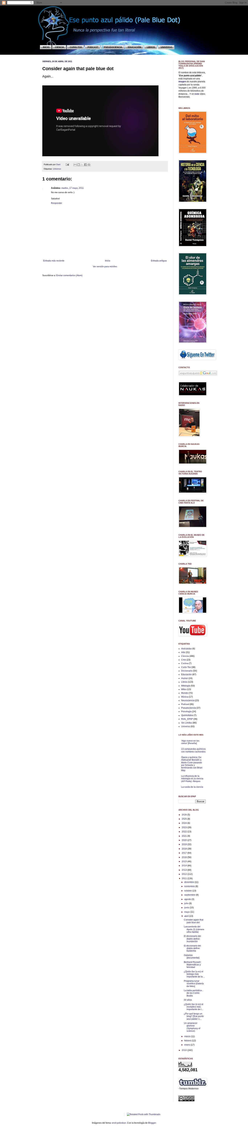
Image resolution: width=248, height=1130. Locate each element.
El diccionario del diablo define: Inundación (192, 939)
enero (187, 1045)
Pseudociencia (188, 708)
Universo (57, 169)
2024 (184, 823)
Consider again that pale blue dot (193, 921)
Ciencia (185, 656)
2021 (184, 836)
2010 (184, 1050)
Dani (58, 164)
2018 (184, 848)
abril (186, 916)
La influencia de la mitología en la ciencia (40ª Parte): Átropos (192, 779)
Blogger (152, 1123)
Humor (184, 678)
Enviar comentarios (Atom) (69, 275)
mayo (187, 912)
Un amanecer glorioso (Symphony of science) (192, 1027)
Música (184, 697)
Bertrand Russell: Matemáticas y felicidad (192, 965)
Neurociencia (187, 700)
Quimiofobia (187, 715)
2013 (184, 870)
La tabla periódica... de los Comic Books (193, 993)
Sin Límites (186, 723)
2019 (184, 844)
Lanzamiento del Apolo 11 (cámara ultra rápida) (194, 929)
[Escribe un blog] (78, 164)
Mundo (184, 693)
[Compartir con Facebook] (85, 164)
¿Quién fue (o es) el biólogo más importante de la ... (194, 974)
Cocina (184, 663)
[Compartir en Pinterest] (89, 164)
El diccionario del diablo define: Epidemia (192, 948)
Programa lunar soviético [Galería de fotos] (194, 984)
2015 (184, 861)
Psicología (186, 711)
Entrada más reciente (53, 260)
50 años (188, 1000)
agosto (188, 899)
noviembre (189, 886)
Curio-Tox (186, 667)
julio (186, 903)
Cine (183, 659)
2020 (184, 840)
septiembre (190, 895)
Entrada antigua (159, 260)
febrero (188, 1040)
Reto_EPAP (187, 719)
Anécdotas (186, 648)
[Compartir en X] (82, 164)
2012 (184, 874)
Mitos (183, 689)
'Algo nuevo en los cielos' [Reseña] (190, 742)
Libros (184, 682)
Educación (186, 674)
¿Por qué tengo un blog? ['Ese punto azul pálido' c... (194, 1016)
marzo (187, 1036)
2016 (184, 857)
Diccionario (186, 671)
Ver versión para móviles (105, 266)
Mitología (185, 685)
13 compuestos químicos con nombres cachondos (193, 750)
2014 (184, 865)
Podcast (185, 704)
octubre (188, 890)
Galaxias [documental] (191, 956)
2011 (184, 878)
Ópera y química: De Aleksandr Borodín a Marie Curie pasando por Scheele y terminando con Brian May (191, 764)
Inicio (107, 260)
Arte (183, 652)
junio (187, 907)
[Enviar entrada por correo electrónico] (67, 164)
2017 (184, 853)
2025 (184, 819)
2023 (184, 827)
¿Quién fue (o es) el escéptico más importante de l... (193, 1007)
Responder (56, 203)
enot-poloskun (119, 1123)
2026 (184, 814)
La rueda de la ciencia (192, 787)
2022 (184, 831)
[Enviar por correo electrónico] (75, 164)
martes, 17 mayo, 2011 (72, 188)
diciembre (189, 882)
